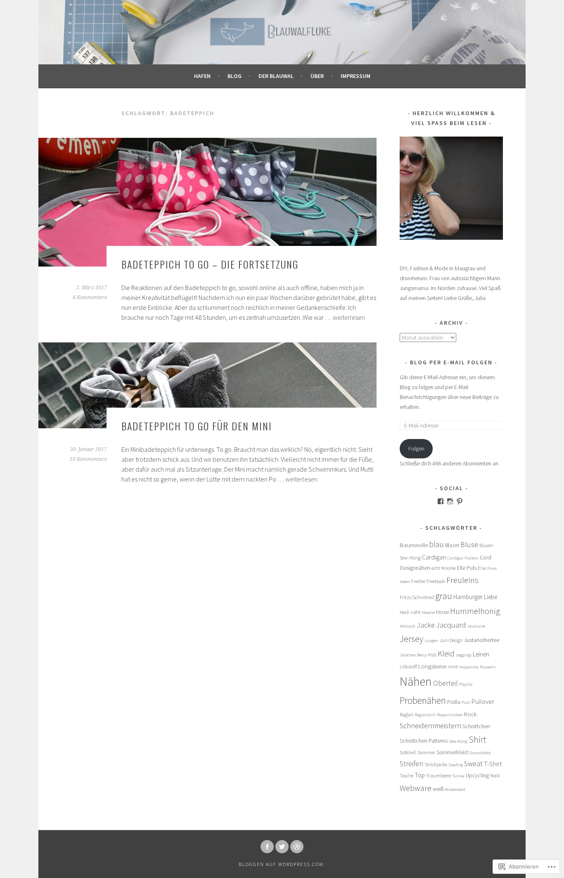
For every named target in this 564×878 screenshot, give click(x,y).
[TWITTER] (282, 846)
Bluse (469, 544)
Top (420, 775)
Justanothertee (481, 640)
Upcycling (477, 775)
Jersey (411, 638)
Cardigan (434, 557)
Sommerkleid (452, 752)
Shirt (477, 739)
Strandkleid (480, 752)
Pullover (483, 701)
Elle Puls (466, 567)
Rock (470, 714)
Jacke (426, 625)
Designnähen (415, 567)
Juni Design (451, 640)
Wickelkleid (455, 789)
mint (453, 666)
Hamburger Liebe (475, 597)
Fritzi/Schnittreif (417, 597)
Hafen (202, 76)
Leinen (481, 654)
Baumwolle (414, 545)
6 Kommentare (90, 297)
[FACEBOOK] (267, 846)
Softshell (408, 752)
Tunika (458, 776)
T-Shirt (493, 764)
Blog (234, 76)
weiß (438, 789)
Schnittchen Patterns (424, 740)
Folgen (416, 448)
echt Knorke (443, 567)
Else (482, 567)
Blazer (452, 545)
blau (436, 544)
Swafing (455, 764)
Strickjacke (435, 764)
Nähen (416, 681)
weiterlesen (349, 317)
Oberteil (445, 683)
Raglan (407, 714)
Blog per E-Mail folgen (451, 362)
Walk (495, 775)
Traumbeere (438, 775)
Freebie (418, 581)
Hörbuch (407, 626)
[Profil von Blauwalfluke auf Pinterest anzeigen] (459, 501)
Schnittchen (476, 726)
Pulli (466, 702)
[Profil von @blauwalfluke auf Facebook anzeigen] (440, 501)
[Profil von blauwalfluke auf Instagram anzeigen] (450, 501)
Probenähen (423, 700)
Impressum (355, 76)
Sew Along (458, 741)
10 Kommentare (88, 459)
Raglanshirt (425, 715)
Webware (415, 788)
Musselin (488, 667)
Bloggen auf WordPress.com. (282, 864)
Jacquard (451, 625)
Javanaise (476, 626)
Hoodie (428, 612)
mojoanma (469, 667)
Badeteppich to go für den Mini (196, 425)
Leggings (464, 655)
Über (317, 76)
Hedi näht (410, 612)
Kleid (446, 653)
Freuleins (462, 579)
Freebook (436, 581)
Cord (485, 557)
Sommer (426, 752)
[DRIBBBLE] (296, 846)
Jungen (431, 640)
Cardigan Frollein (463, 558)
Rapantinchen (450, 715)
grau (443, 596)
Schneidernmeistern (430, 725)
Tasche (406, 775)
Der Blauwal (276, 76)
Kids (432, 654)
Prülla (453, 702)
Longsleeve (432, 666)
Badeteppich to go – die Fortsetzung (210, 264)
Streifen (411, 763)
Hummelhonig (475, 611)
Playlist (466, 684)
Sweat (473, 763)
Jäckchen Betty (413, 655)
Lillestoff (408, 666)
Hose (442, 612)
